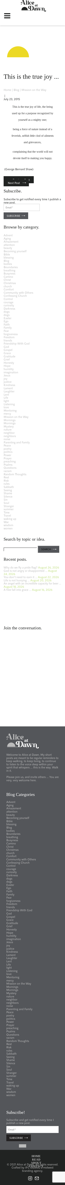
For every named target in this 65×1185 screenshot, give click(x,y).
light (6, 400)
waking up (10, 518)
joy (5, 378)
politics (8, 451)
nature (8, 429)
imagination (11, 372)
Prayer (8, 458)
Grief (7, 359)
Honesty (9, 362)
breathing (9, 270)
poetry (8, 448)
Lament (8, 388)
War (6, 522)
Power (7, 455)
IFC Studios (32, 1167)
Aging (7, 238)
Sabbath (9, 486)
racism (8, 471)
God (6, 346)
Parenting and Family (17, 442)
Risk (6, 480)
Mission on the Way (33, 89)
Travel (7, 515)
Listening (9, 404)
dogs (7, 311)
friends (8, 340)
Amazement (11, 241)
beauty (8, 247)
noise (7, 439)
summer (9, 509)
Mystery (9, 426)
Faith (7, 324)
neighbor (9, 432)
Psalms (8, 464)
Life (6, 397)
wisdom (8, 525)
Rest (6, 477)
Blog (16, 89)
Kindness (9, 385)
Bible (7, 254)
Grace (7, 353)
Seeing (8, 490)
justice (8, 381)
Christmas (10, 283)
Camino (8, 276)
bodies (8, 263)
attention (9, 244)
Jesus (7, 375)
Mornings (10, 420)
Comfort (9, 289)
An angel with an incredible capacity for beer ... (32, 583)
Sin (6, 499)
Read (36, 1159)
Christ (7, 279)
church (8, 286)
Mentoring (10, 410)
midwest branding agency (37, 1169)
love (6, 407)
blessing (9, 257)
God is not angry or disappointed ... (25, 570)
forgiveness (11, 334)
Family (8, 327)
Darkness (9, 308)
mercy (7, 413)
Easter (7, 318)
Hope (7, 365)
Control (8, 299)
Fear (6, 330)
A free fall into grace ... (17, 589)
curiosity (9, 305)
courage (8, 302)
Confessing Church (15, 295)
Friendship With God (17, 343)
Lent (6, 394)
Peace (7, 445)
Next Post (14, 182)
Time (7, 512)
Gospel (8, 349)
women (8, 528)
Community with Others (18, 292)
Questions (10, 467)
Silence (8, 496)
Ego (6, 321)
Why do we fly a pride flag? (20, 567)
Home (7, 89)
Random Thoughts (15, 474)
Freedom (9, 337)
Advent (8, 235)
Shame (8, 493)
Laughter (9, 391)
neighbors (10, 436)
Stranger (9, 506)
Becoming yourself (15, 251)
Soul (6, 502)
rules (7, 483)
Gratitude (9, 356)
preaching (10, 461)
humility (9, 369)
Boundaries (11, 267)
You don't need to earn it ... (20, 577)
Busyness (9, 273)
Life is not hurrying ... (17, 580)
